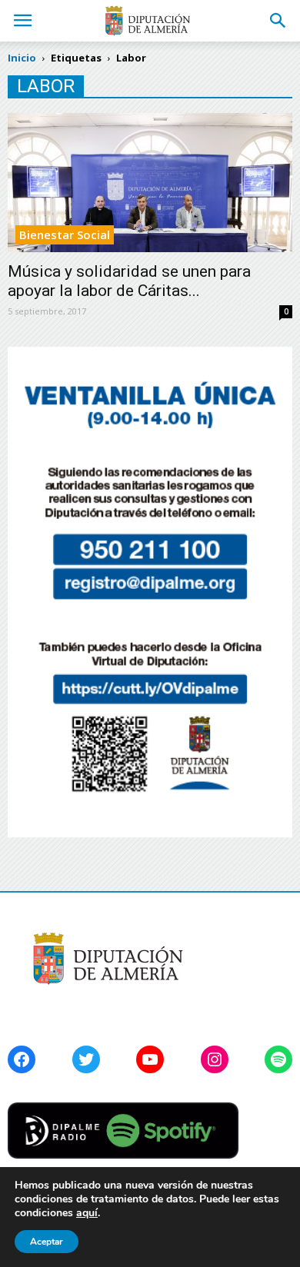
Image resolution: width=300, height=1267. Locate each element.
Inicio (22, 58)
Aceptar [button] (46, 1241)
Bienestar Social (64, 234)
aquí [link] (87, 1212)
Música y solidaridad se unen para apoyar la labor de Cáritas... (129, 281)
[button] (278, 21)
